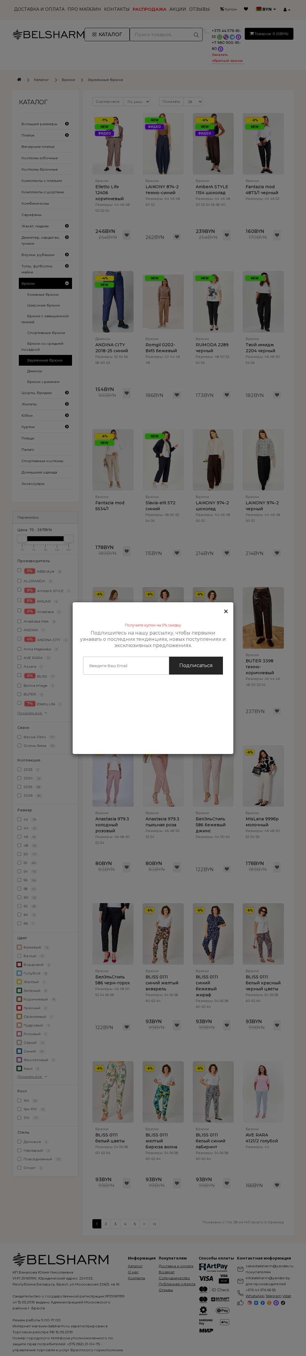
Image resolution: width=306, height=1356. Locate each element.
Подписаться (196, 665)
